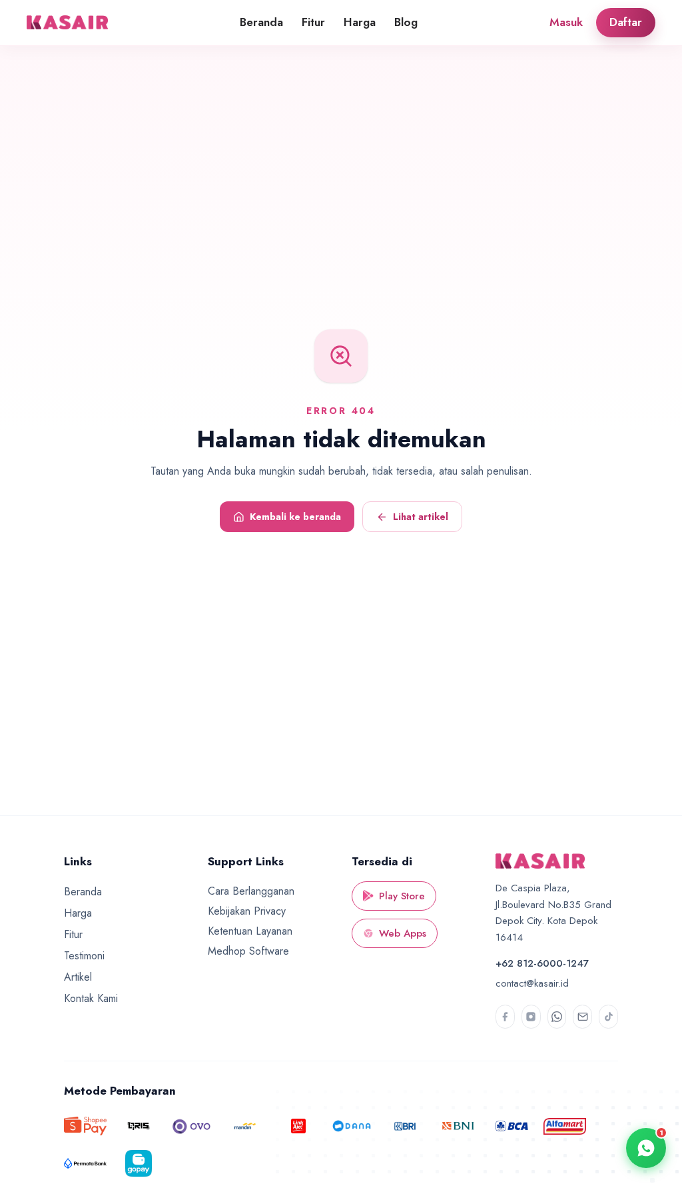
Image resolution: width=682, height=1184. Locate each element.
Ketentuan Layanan (250, 931)
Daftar (625, 22)
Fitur (313, 22)
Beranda (261, 22)
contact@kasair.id (532, 983)
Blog (406, 22)
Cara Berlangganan (251, 891)
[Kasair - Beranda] (70, 22)
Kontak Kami (91, 998)
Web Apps (402, 933)
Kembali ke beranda (295, 516)
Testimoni (84, 955)
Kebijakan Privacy (247, 911)
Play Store (402, 896)
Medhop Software (248, 951)
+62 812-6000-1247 (542, 963)
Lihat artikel (420, 516)
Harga (360, 22)
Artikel (78, 977)
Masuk (566, 22)
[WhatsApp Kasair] (557, 1017)
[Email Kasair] (582, 1017)
